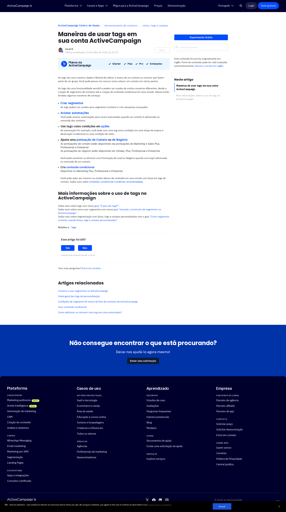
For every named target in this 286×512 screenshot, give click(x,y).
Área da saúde (85, 411)
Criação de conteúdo (19, 422)
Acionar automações (74, 113)
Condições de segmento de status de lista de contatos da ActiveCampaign (98, 301)
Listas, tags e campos (155, 25)
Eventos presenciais (158, 416)
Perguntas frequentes (159, 411)
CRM (10, 416)
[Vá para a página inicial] (19, 6)
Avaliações (153, 405)
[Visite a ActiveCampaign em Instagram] (167, 500)
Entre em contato (91, 268)
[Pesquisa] (241, 5)
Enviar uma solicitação (143, 360)
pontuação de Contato (92, 140)
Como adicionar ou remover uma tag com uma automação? (90, 312)
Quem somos (223, 447)
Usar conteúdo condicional (72, 306)
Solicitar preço (224, 423)
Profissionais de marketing (92, 451)
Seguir (162, 50)
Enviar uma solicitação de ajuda (164, 446)
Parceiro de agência (227, 400)
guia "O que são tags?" (107, 205)
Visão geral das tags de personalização (79, 296)
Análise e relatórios (18, 427)
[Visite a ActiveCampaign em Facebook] (154, 500)
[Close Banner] (279, 506)
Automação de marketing (21, 411)
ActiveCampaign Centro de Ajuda (79, 25)
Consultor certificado (19, 481)
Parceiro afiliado (225, 405)
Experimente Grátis (201, 37)
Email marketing (16, 446)
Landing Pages (15, 462)
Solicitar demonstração (229, 429)
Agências (82, 446)
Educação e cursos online (91, 416)
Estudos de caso (156, 400)
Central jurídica (225, 464)
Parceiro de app (225, 411)
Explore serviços (156, 458)
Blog (149, 422)
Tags (73, 227)
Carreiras (221, 453)
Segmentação (15, 457)
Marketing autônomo (19, 400)
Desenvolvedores (86, 457)
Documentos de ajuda (159, 440)
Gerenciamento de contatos (120, 25)
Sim (68, 247)
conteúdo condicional (80, 167)
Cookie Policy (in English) (159, 504)
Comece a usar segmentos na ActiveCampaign (83, 290)
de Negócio (120, 140)
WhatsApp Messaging (19, 440)
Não (85, 247)
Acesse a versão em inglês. (209, 65)
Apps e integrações (18, 475)
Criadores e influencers (90, 428)
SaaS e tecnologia (87, 400)
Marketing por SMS (18, 451)
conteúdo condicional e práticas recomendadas (116, 181)
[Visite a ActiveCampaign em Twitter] (147, 500)
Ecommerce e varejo (88, 405)
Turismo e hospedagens (90, 422)
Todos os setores (86, 433)
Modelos (151, 428)
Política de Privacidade (229, 458)
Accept (222, 506)
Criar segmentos (71, 103)
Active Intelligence (17, 405)
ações (105, 126)
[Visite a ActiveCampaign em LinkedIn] (160, 500)
